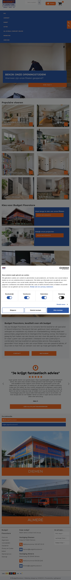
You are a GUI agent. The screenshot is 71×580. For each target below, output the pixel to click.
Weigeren (13, 310)
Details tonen (61, 304)
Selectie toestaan (35, 310)
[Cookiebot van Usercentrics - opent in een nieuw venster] (61, 268)
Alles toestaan (58, 310)
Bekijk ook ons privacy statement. (42, 287)
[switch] (25, 297)
